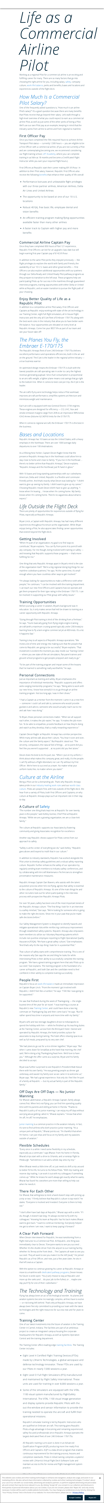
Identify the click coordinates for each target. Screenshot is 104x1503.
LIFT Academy (49, 154)
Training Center (41, 1008)
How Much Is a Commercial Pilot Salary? (49, 99)
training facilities (64, 1345)
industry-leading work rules (48, 785)
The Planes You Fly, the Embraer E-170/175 (43, 342)
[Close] (100, 1478)
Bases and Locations (41, 434)
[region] (52, 1488)
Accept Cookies (75, 1497)
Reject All (92, 1497)
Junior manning (26, 1124)
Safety (45, 806)
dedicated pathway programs (55, 1272)
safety (68, 81)
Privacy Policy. (78, 1492)
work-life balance (35, 85)
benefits (43, 174)
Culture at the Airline (41, 776)
